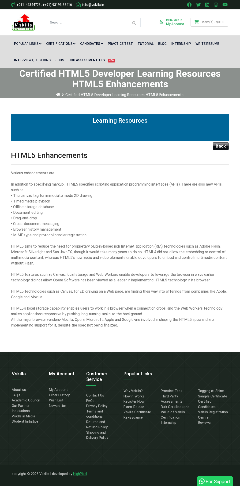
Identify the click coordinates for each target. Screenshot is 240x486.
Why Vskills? (133, 391)
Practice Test (120, 44)
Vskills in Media (23, 416)
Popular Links (26, 44)
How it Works (134, 396)
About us (19, 390)
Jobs (59, 60)
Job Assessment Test (91, 60)
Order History (59, 395)
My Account (58, 390)
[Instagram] (216, 5)
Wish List (56, 400)
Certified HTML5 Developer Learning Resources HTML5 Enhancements (124, 95)
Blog (162, 44)
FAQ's (16, 395)
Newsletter (57, 406)
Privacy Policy (96, 406)
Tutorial (146, 44)
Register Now (134, 401)
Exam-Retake (134, 407)
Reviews (204, 422)
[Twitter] (199, 5)
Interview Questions (32, 60)
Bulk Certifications (175, 407)
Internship (181, 44)
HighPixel (80, 474)
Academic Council (26, 400)
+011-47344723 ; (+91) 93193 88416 (43, 5)
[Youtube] (225, 5)
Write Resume (207, 44)
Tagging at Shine (211, 391)
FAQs (90, 401)
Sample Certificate (212, 396)
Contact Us (95, 395)
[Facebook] (190, 5)
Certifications (59, 44)
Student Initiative (25, 421)
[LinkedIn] (208, 5)
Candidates (90, 44)
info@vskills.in (92, 5)
